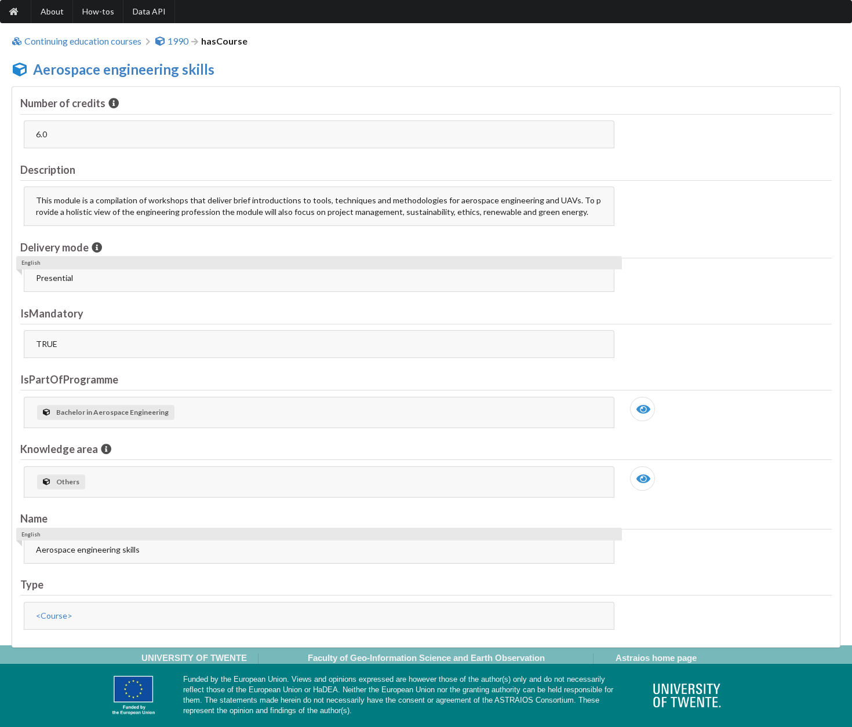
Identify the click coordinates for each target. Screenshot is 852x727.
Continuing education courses (82, 41)
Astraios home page (656, 658)
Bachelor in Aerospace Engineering (112, 412)
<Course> (54, 615)
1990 (178, 41)
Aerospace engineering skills (123, 69)
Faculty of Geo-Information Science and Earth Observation (426, 658)
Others (67, 481)
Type (31, 584)
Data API (149, 11)
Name (34, 518)
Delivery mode (54, 247)
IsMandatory (51, 313)
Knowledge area (59, 449)
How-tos (98, 11)
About (52, 11)
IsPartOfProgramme (69, 379)
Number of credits (62, 103)
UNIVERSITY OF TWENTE (194, 658)
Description (47, 169)
